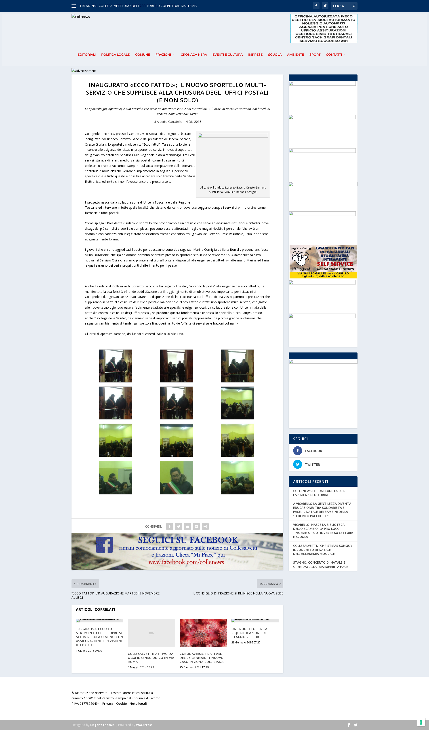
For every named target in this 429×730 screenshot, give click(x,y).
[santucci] (322, 283)
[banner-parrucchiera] (322, 214)
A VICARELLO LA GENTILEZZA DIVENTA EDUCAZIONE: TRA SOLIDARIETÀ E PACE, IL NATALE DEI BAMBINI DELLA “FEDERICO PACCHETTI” (322, 509)
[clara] (322, 317)
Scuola (275, 55)
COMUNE (142, 55)
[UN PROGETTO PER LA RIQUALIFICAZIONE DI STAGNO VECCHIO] (255, 620)
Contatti (334, 55)
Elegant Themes (102, 725)
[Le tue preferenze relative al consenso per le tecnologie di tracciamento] (421, 722)
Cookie (121, 703)
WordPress (144, 725)
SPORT (314, 55)
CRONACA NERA (194, 55)
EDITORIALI (87, 55)
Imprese (255, 55)
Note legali (138, 703)
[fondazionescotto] (322, 84)
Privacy (107, 703)
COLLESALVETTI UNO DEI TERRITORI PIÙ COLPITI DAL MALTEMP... (148, 6)
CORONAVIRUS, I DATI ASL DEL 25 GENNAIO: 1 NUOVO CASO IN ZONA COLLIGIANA (202, 657)
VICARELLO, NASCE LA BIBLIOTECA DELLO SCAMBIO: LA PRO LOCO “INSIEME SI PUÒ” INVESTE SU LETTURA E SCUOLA (323, 530)
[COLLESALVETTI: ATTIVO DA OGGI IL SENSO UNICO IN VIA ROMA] (151, 633)
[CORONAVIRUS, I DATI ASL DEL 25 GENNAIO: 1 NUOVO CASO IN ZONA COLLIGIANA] (203, 633)
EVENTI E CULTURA (227, 55)
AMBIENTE (295, 55)
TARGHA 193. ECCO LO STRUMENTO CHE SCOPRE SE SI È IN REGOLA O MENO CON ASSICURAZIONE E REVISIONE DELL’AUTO (99, 637)
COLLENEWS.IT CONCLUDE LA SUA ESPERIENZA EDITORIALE (319, 493)
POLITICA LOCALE (115, 55)
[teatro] (322, 118)
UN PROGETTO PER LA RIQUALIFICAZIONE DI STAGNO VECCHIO (249, 633)
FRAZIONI (163, 55)
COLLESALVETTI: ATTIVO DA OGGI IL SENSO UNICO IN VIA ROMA (151, 657)
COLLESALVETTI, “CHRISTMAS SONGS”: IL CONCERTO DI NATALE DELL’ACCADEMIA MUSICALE (322, 549)
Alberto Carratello (169, 121)
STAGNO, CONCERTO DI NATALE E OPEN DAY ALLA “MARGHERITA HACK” (321, 564)
